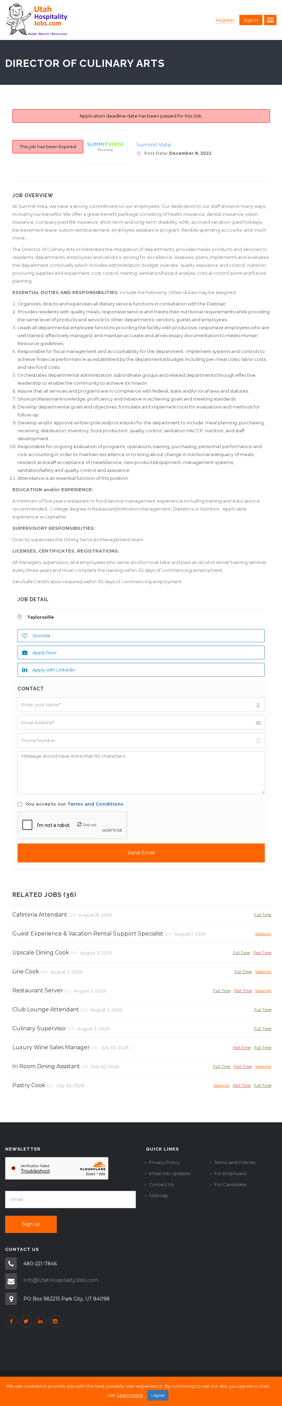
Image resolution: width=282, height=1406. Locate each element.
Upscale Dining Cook (40, 952)
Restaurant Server (37, 990)
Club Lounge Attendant (45, 1009)
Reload (89, 824)
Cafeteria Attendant (39, 914)
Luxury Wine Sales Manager (51, 1047)
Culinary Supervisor (39, 1028)
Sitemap (158, 1195)
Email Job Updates (170, 1173)
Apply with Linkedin (53, 669)
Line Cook (25, 971)
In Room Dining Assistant (46, 1066)
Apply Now (44, 652)
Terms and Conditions (95, 804)
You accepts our (73, 804)
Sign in (250, 20)
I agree (157, 1395)
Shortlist (41, 635)
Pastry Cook (28, 1085)
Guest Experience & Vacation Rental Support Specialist (87, 933)
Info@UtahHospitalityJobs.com (60, 1280)
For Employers (230, 1173)
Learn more (130, 1395)
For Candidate (230, 1184)
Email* (12, 1185)
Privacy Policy (164, 1162)
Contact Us (161, 1184)
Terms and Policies (235, 1162)
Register (225, 20)
